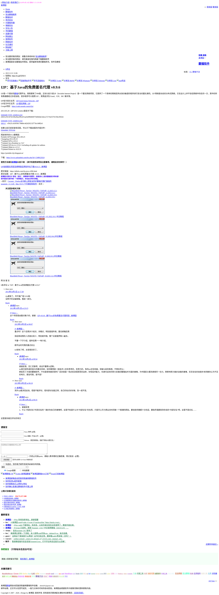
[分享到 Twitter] (55, 81)
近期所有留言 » (212, 544)
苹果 (50, 576)
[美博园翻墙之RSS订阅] (40, 474)
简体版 (209, 7)
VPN (112, 573)
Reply (7, 303)
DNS (20, 573)
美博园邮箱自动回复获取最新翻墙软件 (20, 478)
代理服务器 (10, 23)
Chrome (16, 573)
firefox (25, 573)
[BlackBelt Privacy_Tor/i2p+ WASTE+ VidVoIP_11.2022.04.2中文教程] (27, 234)
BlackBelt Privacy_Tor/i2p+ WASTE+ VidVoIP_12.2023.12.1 (32, 193)
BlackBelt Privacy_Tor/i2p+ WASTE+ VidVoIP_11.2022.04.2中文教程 (36, 236)
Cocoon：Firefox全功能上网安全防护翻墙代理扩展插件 (30, 181)
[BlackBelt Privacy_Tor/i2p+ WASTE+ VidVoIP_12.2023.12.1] (33, 191)
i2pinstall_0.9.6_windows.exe (11, 115)
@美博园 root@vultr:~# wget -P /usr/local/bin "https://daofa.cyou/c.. (35, 522)
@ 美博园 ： (20, 329)
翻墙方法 (196, 72)
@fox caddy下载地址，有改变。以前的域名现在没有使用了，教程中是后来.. (44, 525)
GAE (33, 573)
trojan (97, 573)
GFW (37, 573)
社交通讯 (9, 45)
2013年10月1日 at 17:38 (14, 292)
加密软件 (157, 573)
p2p (74, 573)
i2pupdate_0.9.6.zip (8, 130)
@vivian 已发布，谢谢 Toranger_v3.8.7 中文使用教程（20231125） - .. (41, 528)
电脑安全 (9, 25)
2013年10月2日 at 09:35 (28, 400)
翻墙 (16, 94)
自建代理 (9, 34)
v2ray (108, 573)
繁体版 (215, 7)
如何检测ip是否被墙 (13, 481)
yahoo (125, 573)
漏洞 (3, 576)
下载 (134, 573)
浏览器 (214, 573)
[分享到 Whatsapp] (82, 81)
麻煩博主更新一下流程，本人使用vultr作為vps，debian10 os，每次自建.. (39, 533)
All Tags (212, 581)
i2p (190, 72)
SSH (81, 573)
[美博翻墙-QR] (7, 474)
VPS (116, 573)
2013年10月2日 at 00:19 (24, 383)
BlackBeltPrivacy (7, 573)
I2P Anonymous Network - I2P (27, 101)
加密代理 (151, 573)
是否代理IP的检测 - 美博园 (12, 502)
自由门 (45, 576)
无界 (209, 573)
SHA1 (3, 123)
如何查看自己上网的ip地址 (16, 484)
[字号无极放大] (38, 81)
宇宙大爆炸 (171, 573)
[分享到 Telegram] (97, 81)
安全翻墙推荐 (10, 14)
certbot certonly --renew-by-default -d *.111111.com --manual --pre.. (38, 539)
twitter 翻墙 (103, 573)
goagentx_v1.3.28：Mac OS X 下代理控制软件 (19, 184)
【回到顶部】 (78, 593)
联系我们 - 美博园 (27, 559)
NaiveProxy (68, 573)
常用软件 (9, 39)
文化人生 (9, 28)
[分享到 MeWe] (68, 81)
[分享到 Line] (110, 81)
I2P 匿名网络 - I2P (23, 104)
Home (7, 9)
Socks (77, 573)
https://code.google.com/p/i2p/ (22, 106)
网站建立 (9, 36)
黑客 (66, 576)
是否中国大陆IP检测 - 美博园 (12, 504)
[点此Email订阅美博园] (56, 474)
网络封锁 (28, 576)
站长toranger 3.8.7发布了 (22, 531)
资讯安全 (9, 20)
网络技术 (9, 42)
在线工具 (164, 573)
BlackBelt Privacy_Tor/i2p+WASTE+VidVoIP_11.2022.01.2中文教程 (35, 256)
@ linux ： (14, 313)
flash (29, 573)
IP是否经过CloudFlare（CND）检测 (14, 506)
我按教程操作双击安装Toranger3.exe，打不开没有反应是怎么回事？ (39, 542)
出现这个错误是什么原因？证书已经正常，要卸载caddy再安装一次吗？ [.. (41, 536)
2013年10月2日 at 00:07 (24, 324)
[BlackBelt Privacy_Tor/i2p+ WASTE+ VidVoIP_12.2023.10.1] (33, 195)
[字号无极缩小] (11, 81)
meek (62, 573)
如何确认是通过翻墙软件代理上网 (19, 487)
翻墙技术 (9, 17)
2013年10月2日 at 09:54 (28, 359)
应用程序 (197, 573)
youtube (129, 573)
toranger (93, 573)
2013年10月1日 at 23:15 (19, 308)
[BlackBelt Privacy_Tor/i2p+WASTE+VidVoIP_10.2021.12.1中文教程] (27, 273)
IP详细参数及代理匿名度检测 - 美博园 (15, 500)
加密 (145, 573)
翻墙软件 (9, 12)
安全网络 (178, 573)
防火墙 (61, 576)
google (48, 573)
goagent (42, 573)
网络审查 (21, 576)
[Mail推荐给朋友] (121, 81)
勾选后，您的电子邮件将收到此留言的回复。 (23, 464)
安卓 (191, 573)
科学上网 (8, 576)
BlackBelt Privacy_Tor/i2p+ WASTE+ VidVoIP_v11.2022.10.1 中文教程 (37, 217)
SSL (84, 573)
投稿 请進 (202, 55)
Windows (120, 573)
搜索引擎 (204, 573)
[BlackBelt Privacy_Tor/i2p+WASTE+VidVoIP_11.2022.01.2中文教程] (27, 254)
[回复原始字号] (25, 81)
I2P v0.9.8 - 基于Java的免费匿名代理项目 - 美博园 (57, 316)
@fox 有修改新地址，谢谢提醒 (26, 520)
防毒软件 (55, 576)
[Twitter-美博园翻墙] (22, 474)
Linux (56, 573)
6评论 (7, 69)
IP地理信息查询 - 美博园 (11, 498)
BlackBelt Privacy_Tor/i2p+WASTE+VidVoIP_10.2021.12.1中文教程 (36, 276)
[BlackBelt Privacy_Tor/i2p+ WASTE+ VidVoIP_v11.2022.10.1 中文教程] (27, 214)
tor (89, 573)
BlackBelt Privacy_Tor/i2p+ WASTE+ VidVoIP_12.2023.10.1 (32, 197)
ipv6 (52, 573)
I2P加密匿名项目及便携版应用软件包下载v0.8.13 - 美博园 (24, 167)
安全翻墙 (186, 573)
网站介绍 (5, 2)
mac (60, 573)
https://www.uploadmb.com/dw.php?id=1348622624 (25, 158)
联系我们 (14, 2)
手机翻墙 (9, 31)
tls (87, 573)
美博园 (3, 5)
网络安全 (15, 576)
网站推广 (9, 47)
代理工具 (140, 573)
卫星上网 (9, 50)
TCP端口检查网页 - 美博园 (12, 508)
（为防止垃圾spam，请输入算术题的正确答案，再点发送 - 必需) (53, 456)
